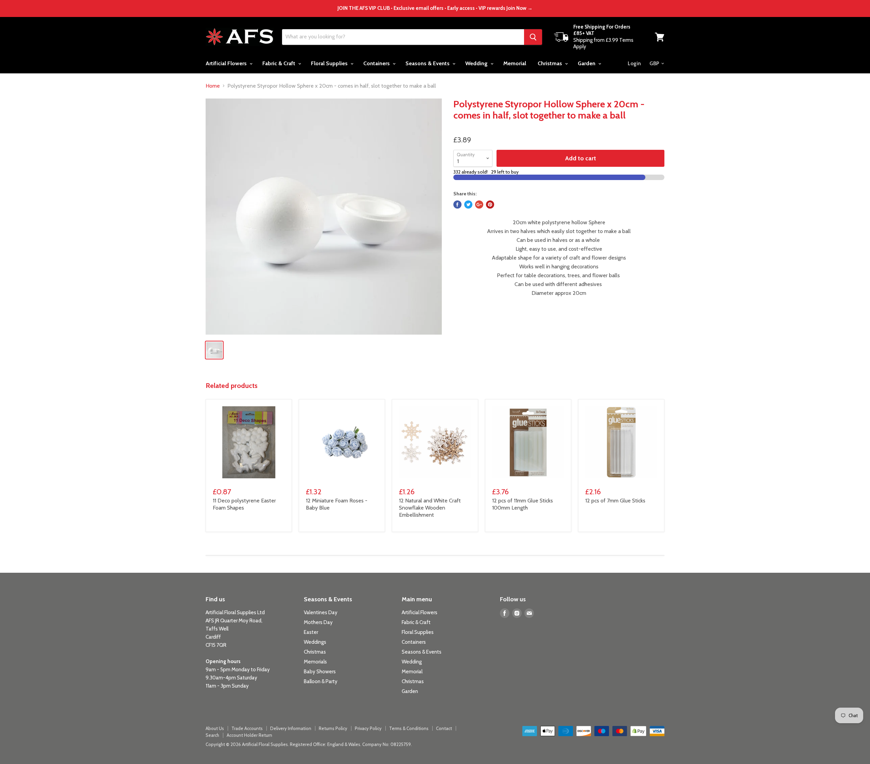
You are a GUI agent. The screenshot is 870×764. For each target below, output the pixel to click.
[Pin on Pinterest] (490, 204)
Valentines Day (320, 612)
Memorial (514, 63)
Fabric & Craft (279, 63)
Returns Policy (333, 728)
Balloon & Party (320, 681)
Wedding (477, 63)
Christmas (550, 63)
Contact (444, 728)
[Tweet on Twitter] (468, 204)
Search (212, 735)
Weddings (315, 642)
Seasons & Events (428, 63)
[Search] (533, 37)
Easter (311, 632)
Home (213, 86)
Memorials (315, 662)
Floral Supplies (330, 63)
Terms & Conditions (409, 728)
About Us (215, 728)
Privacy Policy (368, 728)
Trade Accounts (247, 728)
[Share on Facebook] (457, 204)
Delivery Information (290, 728)
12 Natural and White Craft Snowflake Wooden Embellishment (430, 507)
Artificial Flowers (227, 63)
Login (634, 63)
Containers (377, 63)
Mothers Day (318, 622)
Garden (587, 63)
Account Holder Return (249, 735)
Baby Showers (320, 672)
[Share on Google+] (479, 204)
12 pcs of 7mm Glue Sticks (615, 500)
